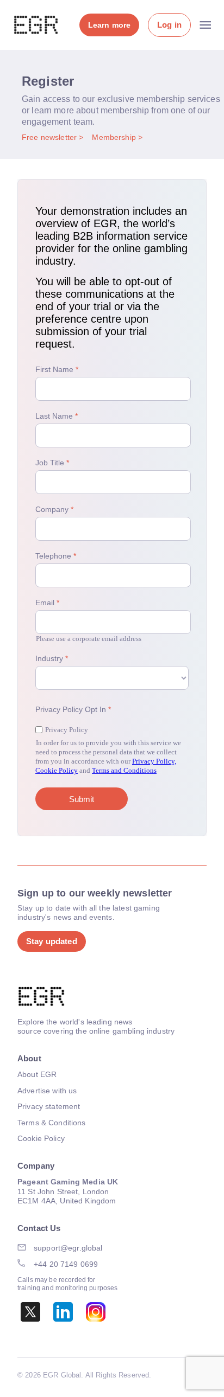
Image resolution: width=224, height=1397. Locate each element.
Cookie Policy (41, 1138)
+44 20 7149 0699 (66, 1264)
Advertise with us (47, 1090)
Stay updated (51, 941)
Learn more (109, 25)
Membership (115, 137)
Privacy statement (48, 1106)
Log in (169, 24)
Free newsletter (50, 137)
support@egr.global (68, 1248)
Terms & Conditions (51, 1122)
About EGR (37, 1074)
